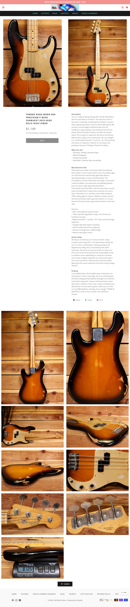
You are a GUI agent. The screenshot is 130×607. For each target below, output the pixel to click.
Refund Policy (104, 594)
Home (35, 13)
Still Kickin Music (60, 600)
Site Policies (87, 594)
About (75, 13)
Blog (55, 13)
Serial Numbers (89, 13)
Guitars (45, 13)
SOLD (42, 141)
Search (72, 594)
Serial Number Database (44, 594)
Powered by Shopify (74, 600)
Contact (65, 13)
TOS (116, 594)
